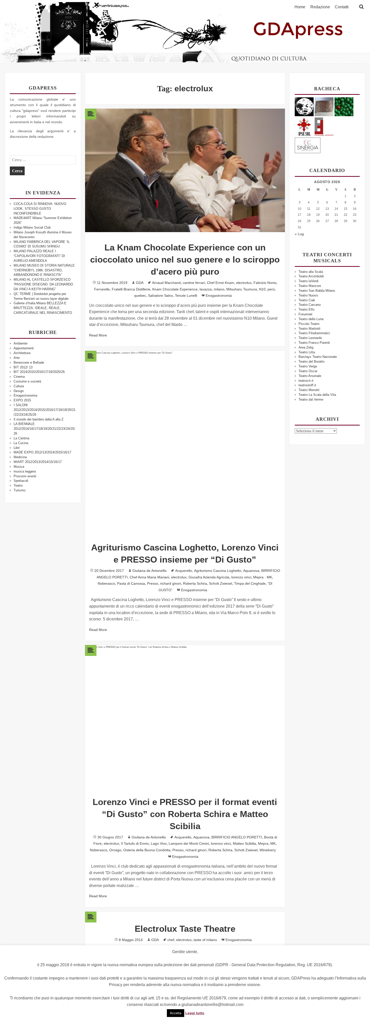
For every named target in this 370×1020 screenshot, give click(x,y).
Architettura (22, 353)
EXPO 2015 (22, 400)
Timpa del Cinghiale (250, 583)
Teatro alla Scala (311, 272)
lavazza (206, 289)
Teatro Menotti (309, 390)
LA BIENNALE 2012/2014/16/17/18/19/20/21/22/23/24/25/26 (44, 428)
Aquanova (251, 571)
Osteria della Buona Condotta (146, 850)
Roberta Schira (195, 583)
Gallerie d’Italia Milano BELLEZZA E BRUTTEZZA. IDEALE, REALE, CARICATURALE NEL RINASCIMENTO (43, 308)
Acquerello (183, 571)
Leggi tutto (194, 1013)
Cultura (19, 386)
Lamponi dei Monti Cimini (189, 843)
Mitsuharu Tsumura (241, 289)
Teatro (18, 485)
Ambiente (20, 343)
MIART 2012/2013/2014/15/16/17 (38, 462)
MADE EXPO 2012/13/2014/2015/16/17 (42, 452)
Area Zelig (306, 347)
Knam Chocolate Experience (175, 289)
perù (271, 289)
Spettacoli (21, 481)
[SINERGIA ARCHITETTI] (307, 144)
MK (273, 843)
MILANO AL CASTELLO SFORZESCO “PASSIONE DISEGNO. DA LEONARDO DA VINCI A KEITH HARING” (43, 284)
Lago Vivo (159, 843)
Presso (152, 583)
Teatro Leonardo (310, 338)
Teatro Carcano (310, 305)
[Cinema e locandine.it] (304, 106)
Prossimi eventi (25, 476)
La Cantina (21, 438)
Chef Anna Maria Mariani (149, 577)
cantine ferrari (194, 283)
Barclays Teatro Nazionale (318, 357)
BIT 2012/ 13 (23, 367)
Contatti (342, 7)
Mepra (263, 843)
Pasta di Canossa (131, 583)
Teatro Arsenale (310, 376)
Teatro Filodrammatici (314, 333)
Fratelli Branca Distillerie (131, 289)
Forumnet (305, 314)
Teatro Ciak (307, 300)
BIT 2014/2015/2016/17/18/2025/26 (39, 372)
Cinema (19, 376)
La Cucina (21, 443)
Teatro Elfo (306, 309)
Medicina (20, 457)
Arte (17, 358)
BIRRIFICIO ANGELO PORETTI (236, 837)
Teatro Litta (307, 352)
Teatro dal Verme (311, 399)
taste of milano (205, 940)
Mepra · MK (262, 577)
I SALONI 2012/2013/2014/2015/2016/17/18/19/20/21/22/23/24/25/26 (45, 409)
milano (219, 289)
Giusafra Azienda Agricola (209, 577)
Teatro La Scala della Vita (317, 395)
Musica (19, 467)
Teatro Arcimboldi (311, 276)
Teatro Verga (308, 366)
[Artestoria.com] (324, 106)
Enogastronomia (25, 395)
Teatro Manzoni (310, 286)
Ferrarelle (102, 289)
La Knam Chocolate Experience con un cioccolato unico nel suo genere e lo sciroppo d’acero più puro (185, 259)
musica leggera (25, 471)
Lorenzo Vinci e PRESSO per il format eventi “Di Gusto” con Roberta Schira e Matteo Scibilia (185, 814)
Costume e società (27, 381)
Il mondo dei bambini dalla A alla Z (38, 419)
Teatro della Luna (311, 319)
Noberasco (106, 583)
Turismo (19, 490)
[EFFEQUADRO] (324, 126)
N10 (262, 289)
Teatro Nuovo (308, 295)
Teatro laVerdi (308, 281)
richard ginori (170, 583)
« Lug (299, 234)
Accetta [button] (175, 1013)
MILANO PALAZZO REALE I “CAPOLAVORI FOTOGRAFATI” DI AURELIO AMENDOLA (39, 256)
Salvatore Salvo (160, 295)
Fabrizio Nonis (264, 283)
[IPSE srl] (304, 126)
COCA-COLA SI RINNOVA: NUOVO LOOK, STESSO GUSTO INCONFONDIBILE (40, 208)
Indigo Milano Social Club (32, 227)
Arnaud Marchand (166, 283)
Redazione (320, 7)
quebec (140, 295)
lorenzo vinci (241, 577)
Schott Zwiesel (220, 583)
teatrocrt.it (306, 380)
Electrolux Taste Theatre (185, 928)
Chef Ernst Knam (220, 283)
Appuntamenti (24, 348)
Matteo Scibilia (244, 843)
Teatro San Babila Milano (317, 290)
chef (170, 940)
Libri (17, 448)
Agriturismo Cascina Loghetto (217, 571)
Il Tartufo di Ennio (135, 843)
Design (19, 391)
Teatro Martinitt (309, 328)
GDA (139, 283)
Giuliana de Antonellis (149, 571)
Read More (98, 335)
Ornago (115, 850)
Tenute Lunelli (186, 295)
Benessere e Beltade (29, 362)
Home (299, 7)
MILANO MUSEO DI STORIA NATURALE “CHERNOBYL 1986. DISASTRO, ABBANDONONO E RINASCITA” (44, 270)
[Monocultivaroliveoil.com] (344, 106)
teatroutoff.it (307, 385)
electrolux (243, 283)
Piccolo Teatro (309, 324)
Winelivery (268, 850)
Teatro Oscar (308, 371)
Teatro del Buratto (311, 361)
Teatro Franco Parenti (314, 343)
